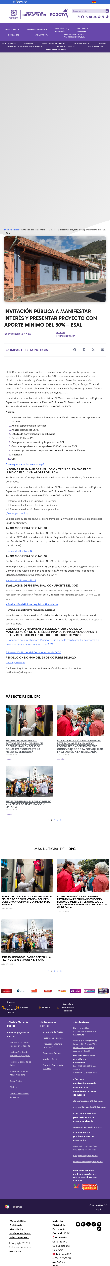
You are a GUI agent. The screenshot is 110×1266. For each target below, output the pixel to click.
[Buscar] (107, 11)
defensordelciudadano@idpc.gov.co (89, 1107)
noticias (15, 229)
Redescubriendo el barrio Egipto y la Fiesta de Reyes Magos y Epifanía (28, 804)
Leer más (9, 759)
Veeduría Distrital (50, 1059)
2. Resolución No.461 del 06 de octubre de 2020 (33, 652)
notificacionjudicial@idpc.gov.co (88, 1161)
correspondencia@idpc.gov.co (87, 1127)
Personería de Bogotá (52, 1038)
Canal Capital (16, 1081)
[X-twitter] (86, 16)
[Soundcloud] (95, 16)
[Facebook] (82, 16)
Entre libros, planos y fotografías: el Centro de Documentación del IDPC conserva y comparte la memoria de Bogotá (24, 746)
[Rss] (99, 1228)
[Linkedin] (103, 16)
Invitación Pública (65, 336)
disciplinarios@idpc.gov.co (85, 1155)
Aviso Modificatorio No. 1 (21, 551)
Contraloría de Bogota (53, 1032)
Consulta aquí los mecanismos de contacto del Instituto (84, 1031)
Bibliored (14, 1087)
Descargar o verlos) (17, 513)
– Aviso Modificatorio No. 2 (21, 580)
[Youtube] (90, 16)
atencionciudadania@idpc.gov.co (88, 1101)
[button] (74, 350)
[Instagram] (78, 16)
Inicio (6, 229)
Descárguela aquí (15, 662)
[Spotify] (99, 16)
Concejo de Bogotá (51, 1053)
